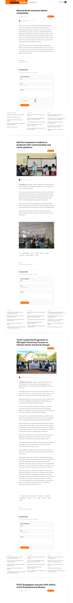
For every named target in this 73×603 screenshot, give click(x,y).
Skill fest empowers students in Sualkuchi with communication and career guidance (55, 115)
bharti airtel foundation (25, 253)
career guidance (22, 255)
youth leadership (40, 495)
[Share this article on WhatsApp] (20, 16)
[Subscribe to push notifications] (60, 2)
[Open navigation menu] (8, 2)
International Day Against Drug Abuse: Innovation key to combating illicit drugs (16, 124)
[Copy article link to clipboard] (27, 16)
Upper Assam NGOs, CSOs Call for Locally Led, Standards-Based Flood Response (15, 313)
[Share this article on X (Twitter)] (24, 16)
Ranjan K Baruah (24, 20)
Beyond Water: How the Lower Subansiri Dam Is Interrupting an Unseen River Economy (55, 126)
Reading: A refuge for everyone (12, 127)
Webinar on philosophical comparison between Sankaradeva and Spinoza (34, 125)
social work (38, 497)
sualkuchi (36, 253)
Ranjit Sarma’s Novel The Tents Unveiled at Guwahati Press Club (36, 115)
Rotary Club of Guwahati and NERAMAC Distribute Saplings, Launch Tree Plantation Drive (35, 119)
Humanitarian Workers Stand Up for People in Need (15, 114)
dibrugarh (49, 497)
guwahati (37, 255)
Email (23, 84)
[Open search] (63, 2)
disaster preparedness (23, 497)
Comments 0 (51, 16)
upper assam (29, 497)
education (47, 253)
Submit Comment (25, 105)
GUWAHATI (22, 184)
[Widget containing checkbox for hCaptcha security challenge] (28, 101)
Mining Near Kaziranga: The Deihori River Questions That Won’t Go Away (15, 320)
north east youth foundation (30, 255)
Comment (22, 89)
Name (21, 78)
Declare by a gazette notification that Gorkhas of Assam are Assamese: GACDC (36, 129)
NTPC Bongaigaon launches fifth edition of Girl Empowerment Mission (55, 122)
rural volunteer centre (33, 495)
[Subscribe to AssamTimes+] (65, 2)
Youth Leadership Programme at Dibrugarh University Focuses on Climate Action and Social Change (56, 119)
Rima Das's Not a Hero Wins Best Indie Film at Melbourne (14, 324)
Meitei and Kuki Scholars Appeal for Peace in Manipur (36, 122)
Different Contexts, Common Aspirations (13, 117)
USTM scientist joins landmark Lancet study (55, 326)
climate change (47, 495)
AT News (22, 179)
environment (44, 497)
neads (34, 497)
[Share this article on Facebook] (22, 16)
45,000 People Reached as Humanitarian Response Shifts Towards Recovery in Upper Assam (16, 327)
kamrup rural (42, 253)
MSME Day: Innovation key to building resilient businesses (15, 120)
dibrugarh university (25, 495)
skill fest (32, 253)
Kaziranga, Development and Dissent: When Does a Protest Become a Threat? (15, 316)
